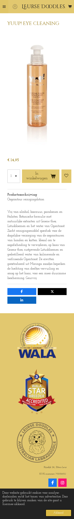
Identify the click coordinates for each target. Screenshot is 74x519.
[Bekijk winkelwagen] (70, 6)
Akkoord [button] (59, 512)
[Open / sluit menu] (4, 6)
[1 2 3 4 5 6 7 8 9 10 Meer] (13, 176)
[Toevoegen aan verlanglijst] (66, 176)
